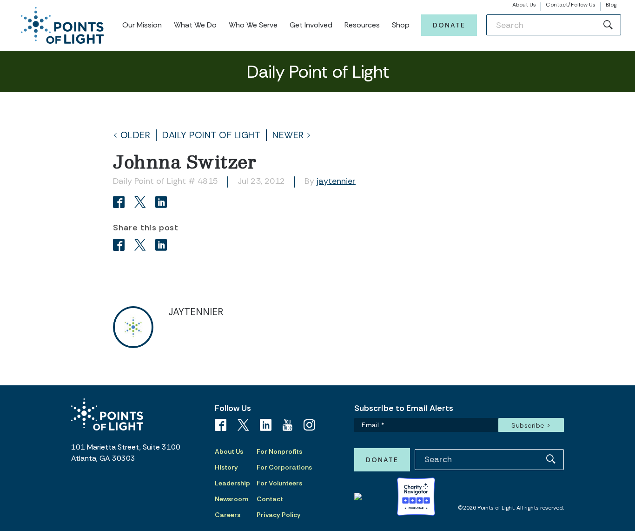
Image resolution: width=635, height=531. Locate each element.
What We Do (195, 25)
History (226, 467)
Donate (449, 25)
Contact (270, 499)
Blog (611, 4)
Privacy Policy (279, 515)
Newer (288, 135)
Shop (401, 25)
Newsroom (231, 499)
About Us (524, 4)
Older (135, 135)
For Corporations (284, 467)
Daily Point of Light (211, 135)
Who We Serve (253, 25)
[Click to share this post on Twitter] (141, 203)
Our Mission (142, 25)
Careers (227, 515)
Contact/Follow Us (570, 4)
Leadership (232, 483)
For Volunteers (279, 483)
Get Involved (311, 25)
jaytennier (336, 181)
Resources (362, 25)
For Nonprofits (279, 451)
